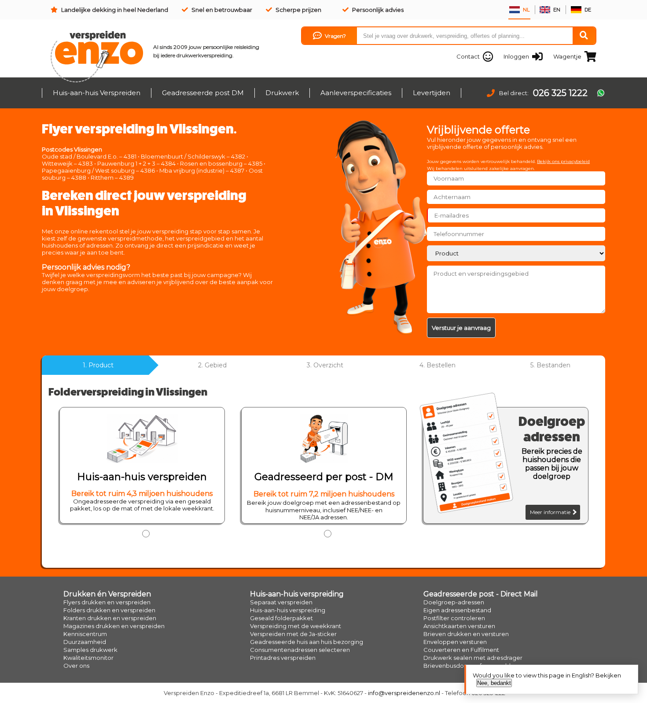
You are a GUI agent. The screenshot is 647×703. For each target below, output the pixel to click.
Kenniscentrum (85, 633)
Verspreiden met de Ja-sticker (293, 633)
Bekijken (608, 675)
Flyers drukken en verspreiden (107, 602)
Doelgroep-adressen (453, 602)
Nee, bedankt (494, 683)
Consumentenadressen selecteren (300, 649)
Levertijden (431, 93)
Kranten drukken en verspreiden (109, 618)
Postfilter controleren (454, 618)
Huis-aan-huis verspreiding (297, 594)
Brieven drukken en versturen (466, 633)
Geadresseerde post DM (203, 93)
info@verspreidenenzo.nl (404, 692)
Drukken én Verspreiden (107, 594)
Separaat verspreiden (281, 602)
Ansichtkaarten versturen (459, 625)
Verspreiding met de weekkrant (295, 625)
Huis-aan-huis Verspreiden (96, 93)
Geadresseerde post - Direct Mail (480, 594)
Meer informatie (551, 512)
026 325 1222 (560, 93)
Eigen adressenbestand (457, 610)
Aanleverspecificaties (355, 93)
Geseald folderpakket (281, 618)
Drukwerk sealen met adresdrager (472, 657)
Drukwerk (282, 93)
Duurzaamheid (84, 641)
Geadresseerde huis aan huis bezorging (306, 641)
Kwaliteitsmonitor (88, 657)
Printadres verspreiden (283, 657)
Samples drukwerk (90, 649)
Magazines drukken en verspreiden (114, 625)
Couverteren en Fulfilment (461, 649)
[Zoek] (584, 35)
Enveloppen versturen (455, 641)
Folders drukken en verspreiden (109, 610)
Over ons (76, 665)
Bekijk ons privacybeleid (563, 161)
